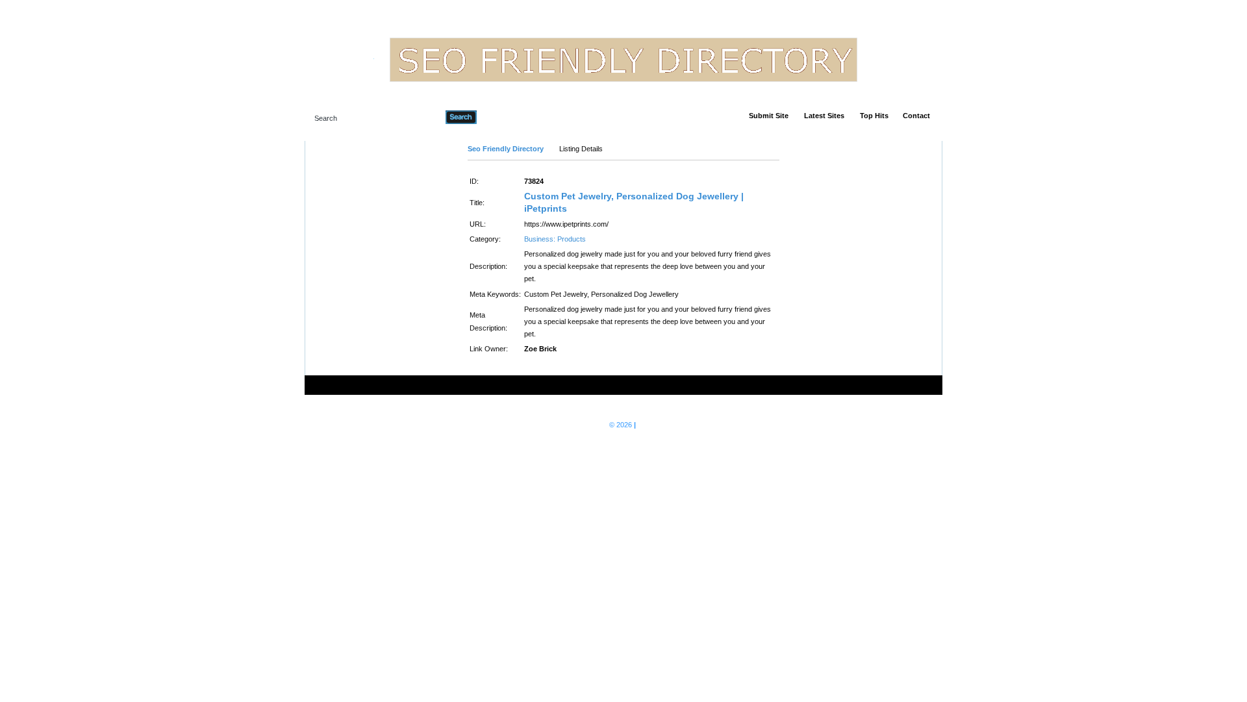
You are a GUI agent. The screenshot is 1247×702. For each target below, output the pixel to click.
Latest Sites (824, 115)
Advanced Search (510, 117)
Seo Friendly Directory (506, 149)
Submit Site (768, 115)
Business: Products (555, 239)
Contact (916, 115)
